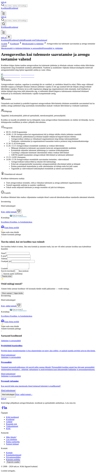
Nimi (3, 253)
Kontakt (9, 453)
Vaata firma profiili (11, 227)
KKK (8, 428)
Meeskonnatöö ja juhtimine (33, 44)
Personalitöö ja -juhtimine (52, 48)
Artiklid (21, 40)
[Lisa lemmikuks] (18, 211)
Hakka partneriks (13, 442)
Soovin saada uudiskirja (13, 274)
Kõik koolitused (12, 417)
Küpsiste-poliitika (13, 459)
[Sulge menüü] (8, 37)
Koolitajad (14, 8)
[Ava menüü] (3, 14)
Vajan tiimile (18, 293)
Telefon (4, 259)
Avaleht (4, 44)
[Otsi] (3, 24)
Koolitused (5, 8)
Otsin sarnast (7, 293)
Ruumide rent (29, 40)
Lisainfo (4, 268)
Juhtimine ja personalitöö (32, 48)
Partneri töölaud (12, 444)
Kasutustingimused (13, 455)
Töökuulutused (41, 40)
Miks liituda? (11, 437)
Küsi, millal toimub (8, 212)
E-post (4, 256)
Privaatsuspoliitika (13, 457)
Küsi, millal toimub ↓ (24, 394)
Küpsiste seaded (13, 462)
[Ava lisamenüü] (2, 11)
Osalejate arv (6, 261)
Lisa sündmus (11, 439)
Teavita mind (6, 276)
